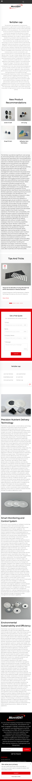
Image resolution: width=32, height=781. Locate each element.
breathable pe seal (8, 377)
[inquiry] (30, 384)
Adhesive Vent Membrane (24, 142)
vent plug (24, 122)
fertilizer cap (19, 380)
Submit (16, 353)
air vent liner (19, 377)
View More (6, 298)
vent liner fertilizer (8, 374)
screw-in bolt (8, 122)
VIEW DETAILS (8, 114)
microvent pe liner (8, 380)
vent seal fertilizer (21, 374)
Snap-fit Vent (8, 141)
